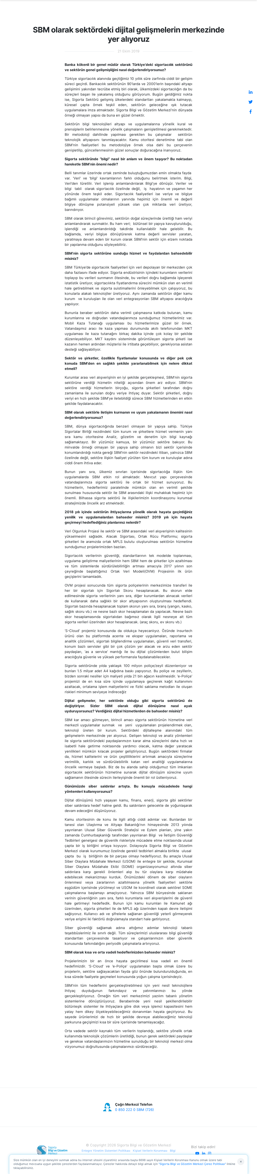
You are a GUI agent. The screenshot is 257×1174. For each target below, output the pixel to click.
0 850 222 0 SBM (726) (134, 1110)
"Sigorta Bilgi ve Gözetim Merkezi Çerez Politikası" (192, 1164)
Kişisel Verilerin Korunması (150, 1150)
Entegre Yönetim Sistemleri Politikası (106, 1150)
